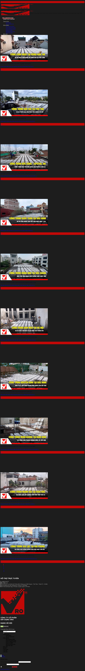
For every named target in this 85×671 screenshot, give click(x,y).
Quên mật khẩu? (5, 669)
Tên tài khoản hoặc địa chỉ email (9, 662)
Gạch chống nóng (10, 29)
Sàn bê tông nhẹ (10, 31)
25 (3, 571)
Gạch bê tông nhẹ (11, 27)
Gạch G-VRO (9, 30)
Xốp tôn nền (9, 32)
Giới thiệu (8, 22)
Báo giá (5, 34)
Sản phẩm (6, 25)
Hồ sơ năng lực (10, 24)
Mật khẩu (3, 664)
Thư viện (5, 649)
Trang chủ (6, 21)
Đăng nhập (15, 666)
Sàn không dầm (10, 26)
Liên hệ (5, 651)
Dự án (5, 648)
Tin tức (5, 650)
